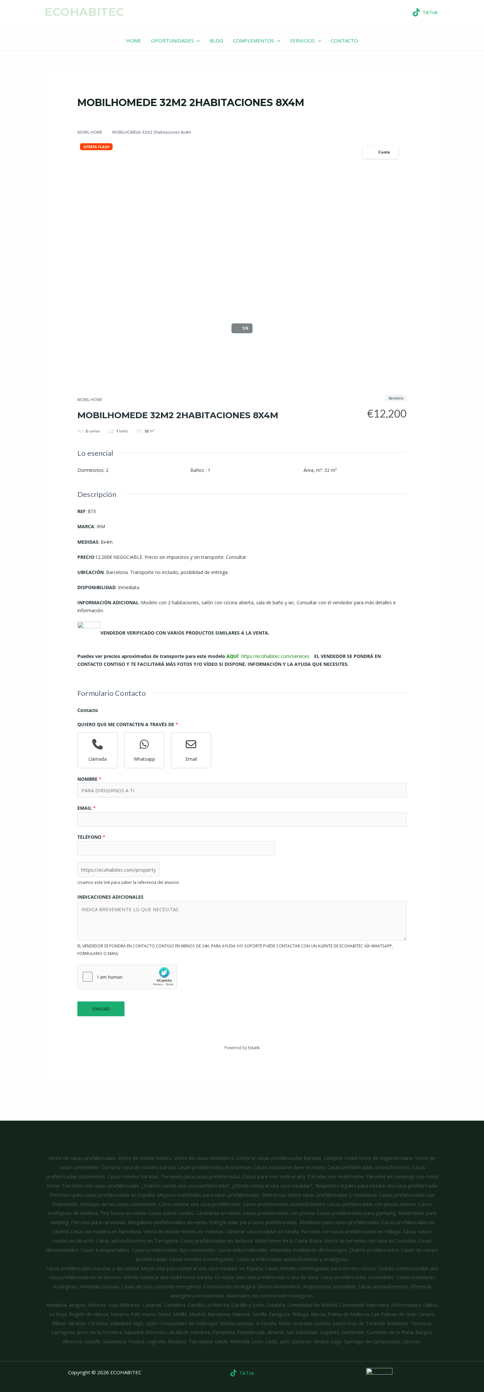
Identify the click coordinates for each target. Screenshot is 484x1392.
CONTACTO (344, 40)
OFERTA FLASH (96, 147)
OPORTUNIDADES (172, 40)
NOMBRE (89, 779)
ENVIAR (101, 1008)
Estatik (254, 1048)
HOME (133, 40)
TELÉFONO (91, 837)
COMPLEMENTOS (253, 40)
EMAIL (86, 808)
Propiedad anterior (96, 1093)
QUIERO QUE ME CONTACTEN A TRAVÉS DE (127, 724)
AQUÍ (233, 656)
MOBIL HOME (89, 132)
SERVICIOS (302, 40)
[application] (197, 40)
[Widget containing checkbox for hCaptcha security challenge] (127, 976)
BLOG (216, 40)
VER (456, 11)
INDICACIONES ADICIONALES (110, 897)
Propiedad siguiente (386, 1093)
